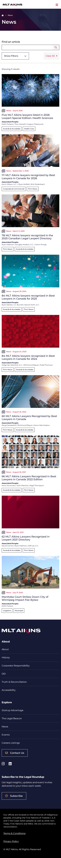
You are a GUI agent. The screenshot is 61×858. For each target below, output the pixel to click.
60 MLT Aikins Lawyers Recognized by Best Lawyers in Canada (29, 418)
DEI (4, 673)
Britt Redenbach (38, 184)
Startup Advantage (12, 710)
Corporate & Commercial (13, 189)
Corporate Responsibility (16, 665)
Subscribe (16, 795)
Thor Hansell (20, 124)
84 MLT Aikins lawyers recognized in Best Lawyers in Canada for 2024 (28, 357)
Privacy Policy (11, 841)
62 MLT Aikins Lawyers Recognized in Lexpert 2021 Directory (26, 538)
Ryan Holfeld (23, 184)
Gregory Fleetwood (35, 124)
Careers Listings (11, 743)
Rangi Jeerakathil (9, 425)
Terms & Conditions (14, 833)
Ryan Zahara (7, 305)
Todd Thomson (46, 365)
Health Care (29, 129)
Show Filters (11, 56)
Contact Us (17, 752)
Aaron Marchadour (42, 425)
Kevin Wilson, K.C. (9, 184)
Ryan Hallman (8, 244)
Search (55, 47)
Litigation (7, 610)
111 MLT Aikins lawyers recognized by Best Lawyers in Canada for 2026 (28, 177)
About (5, 649)
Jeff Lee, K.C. (33, 546)
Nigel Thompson (37, 485)
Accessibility (9, 690)
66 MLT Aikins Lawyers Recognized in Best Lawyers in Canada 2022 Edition (29, 478)
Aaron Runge (41, 244)
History (6, 657)
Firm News (32, 189)
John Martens (22, 485)
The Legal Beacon (12, 718)
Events (6, 734)
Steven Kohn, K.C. (32, 305)
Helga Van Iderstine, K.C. (12, 365)
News (5, 726)
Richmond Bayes (31, 365)
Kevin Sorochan (8, 485)
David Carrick (7, 546)
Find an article (11, 41)
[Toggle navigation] (57, 4)
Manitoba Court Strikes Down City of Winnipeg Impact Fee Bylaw (25, 598)
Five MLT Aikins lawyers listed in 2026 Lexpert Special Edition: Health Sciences (27, 116)
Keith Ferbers (7, 124)
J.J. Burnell (18, 305)
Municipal (19, 610)
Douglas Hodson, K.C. (24, 244)
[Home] (3, 15)
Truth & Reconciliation (14, 682)
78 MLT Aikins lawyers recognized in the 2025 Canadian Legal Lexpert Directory (27, 237)
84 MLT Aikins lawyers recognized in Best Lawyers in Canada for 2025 (28, 297)
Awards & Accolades (11, 129)
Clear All (50, 56)
